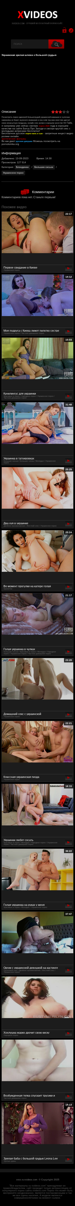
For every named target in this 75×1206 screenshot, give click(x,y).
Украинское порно (13, 173)
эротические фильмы (14, 138)
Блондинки (22, 167)
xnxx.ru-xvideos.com (26, 1180)
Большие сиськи (43, 167)
